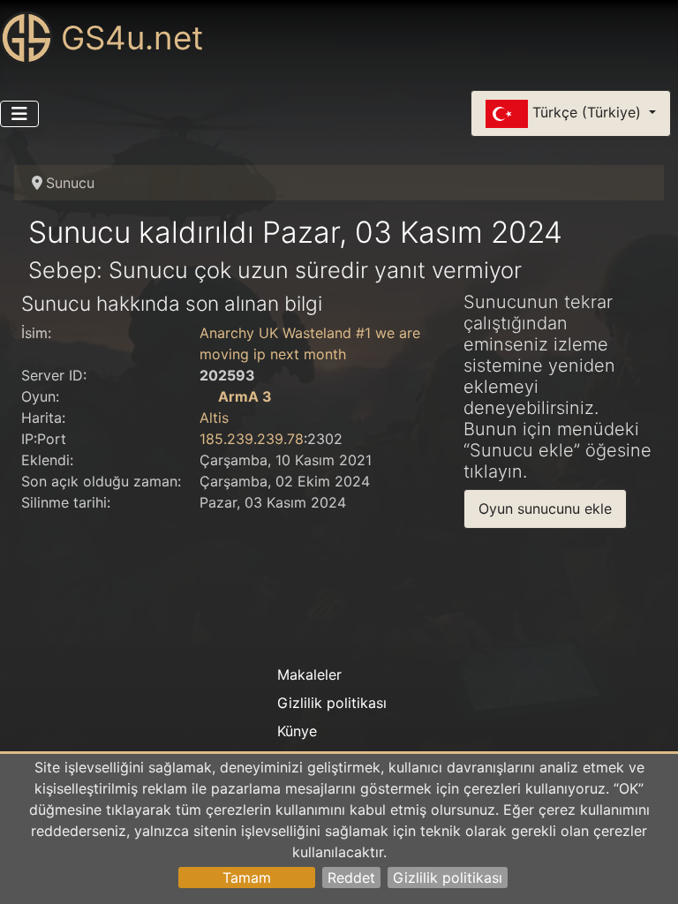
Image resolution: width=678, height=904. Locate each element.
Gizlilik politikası (447, 877)
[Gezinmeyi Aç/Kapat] (19, 114)
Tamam (246, 877)
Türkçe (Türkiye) (586, 112)
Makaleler (309, 674)
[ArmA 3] (207, 396)
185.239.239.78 (252, 439)
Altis (214, 417)
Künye (297, 731)
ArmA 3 (245, 396)
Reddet (351, 877)
